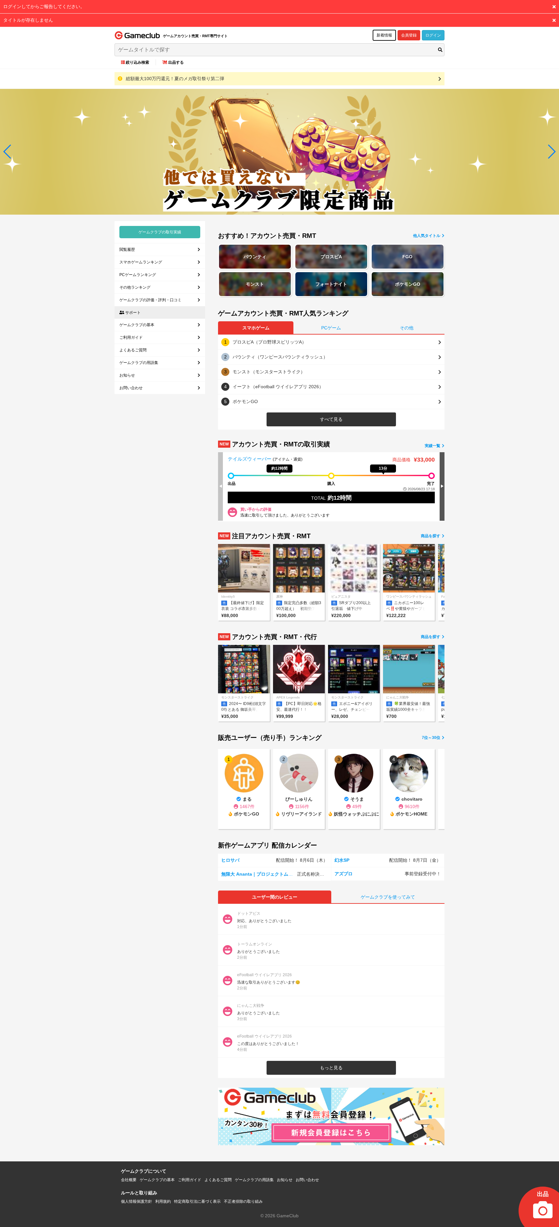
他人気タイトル (427, 235)
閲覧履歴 (127, 249)
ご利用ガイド (131, 337)
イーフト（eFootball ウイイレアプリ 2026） (278, 386)
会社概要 (129, 1180)
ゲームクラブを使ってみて (388, 897)
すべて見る (331, 419)
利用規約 (163, 1201)
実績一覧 (433, 445)
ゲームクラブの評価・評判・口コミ (150, 300)
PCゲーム (331, 327)
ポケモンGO (407, 284)
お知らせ (127, 375)
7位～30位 (431, 737)
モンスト (255, 284)
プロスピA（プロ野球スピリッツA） (269, 342)
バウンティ (255, 256)
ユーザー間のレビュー (274, 897)
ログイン (433, 35)
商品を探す (431, 536)
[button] (7, 151)
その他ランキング (134, 287)
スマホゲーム (255, 327)
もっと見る (331, 1067)
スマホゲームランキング (140, 262)
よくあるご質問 (133, 350)
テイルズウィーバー (250, 459)
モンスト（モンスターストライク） (269, 371)
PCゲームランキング (137, 274)
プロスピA (331, 256)
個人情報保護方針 (136, 1201)
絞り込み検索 (137, 62)
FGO (407, 256)
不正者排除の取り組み (243, 1201)
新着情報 (384, 35)
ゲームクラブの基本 (136, 325)
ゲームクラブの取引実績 (159, 232)
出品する (176, 62)
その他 (406, 327)
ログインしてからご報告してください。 (44, 6)
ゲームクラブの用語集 (138, 362)
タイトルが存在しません (28, 20)
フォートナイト (331, 284)
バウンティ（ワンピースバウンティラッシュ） (280, 356)
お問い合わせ (131, 388)
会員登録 (409, 35)
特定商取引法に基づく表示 (197, 1201)
